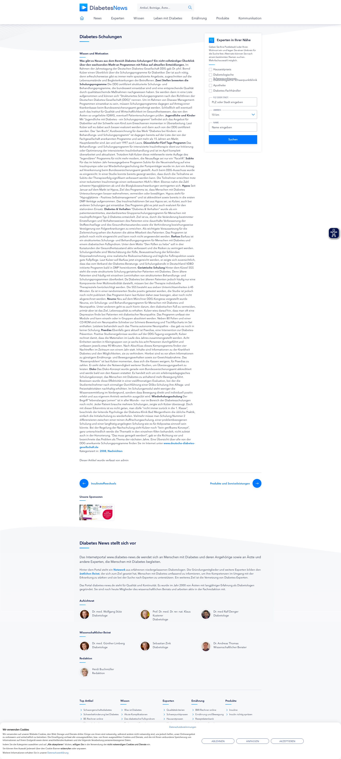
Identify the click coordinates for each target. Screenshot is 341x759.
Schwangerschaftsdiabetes (97, 709)
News (98, 18)
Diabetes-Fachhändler (227, 90)
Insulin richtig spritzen (240, 714)
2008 (103, 451)
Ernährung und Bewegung (209, 714)
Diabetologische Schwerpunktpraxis (225, 76)
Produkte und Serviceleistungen (230, 483)
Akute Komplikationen (136, 714)
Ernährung (199, 18)
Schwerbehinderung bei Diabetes (101, 714)
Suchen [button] (190, 7)
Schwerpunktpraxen (177, 714)
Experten (117, 18)
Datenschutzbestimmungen (182, 726)
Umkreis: (217, 110)
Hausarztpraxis (222, 69)
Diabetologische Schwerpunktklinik (235, 80)
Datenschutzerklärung (58, 752)
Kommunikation (250, 18)
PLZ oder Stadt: (221, 97)
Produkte (222, 18)
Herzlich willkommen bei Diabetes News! (82, 18)
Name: (216, 122)
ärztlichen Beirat (89, 573)
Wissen (139, 18)
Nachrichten (115, 451)
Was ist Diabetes (133, 709)
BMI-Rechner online (205, 709)
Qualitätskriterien (176, 709)
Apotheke (219, 85)
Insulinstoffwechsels (103, 483)
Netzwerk (119, 569)
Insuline (233, 709)
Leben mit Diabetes (168, 18)
